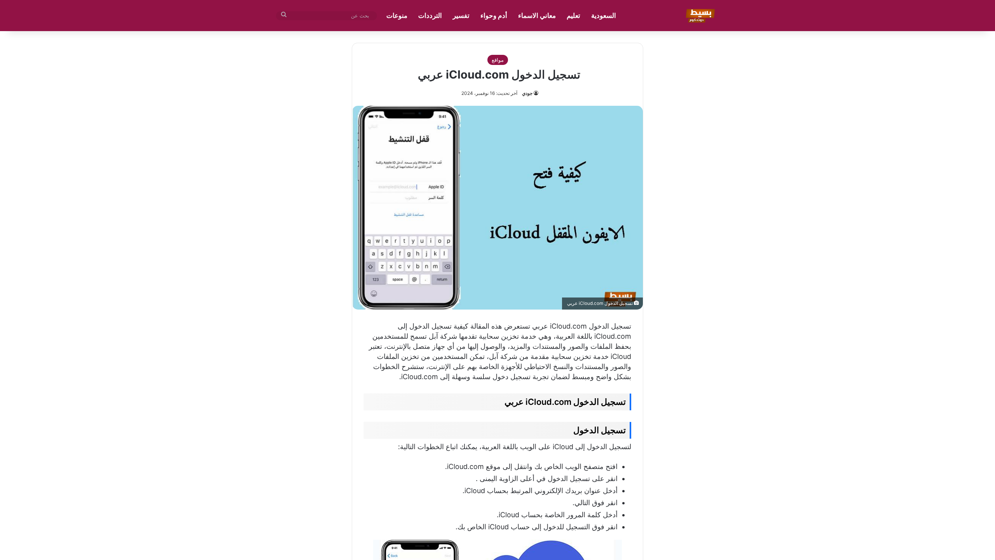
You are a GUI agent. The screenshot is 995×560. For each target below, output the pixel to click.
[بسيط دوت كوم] (699, 15)
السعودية (603, 15)
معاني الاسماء (537, 15)
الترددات (430, 15)
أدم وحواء (493, 15)
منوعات (396, 15)
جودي (527, 93)
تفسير (461, 15)
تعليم (573, 15)
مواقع (498, 60)
